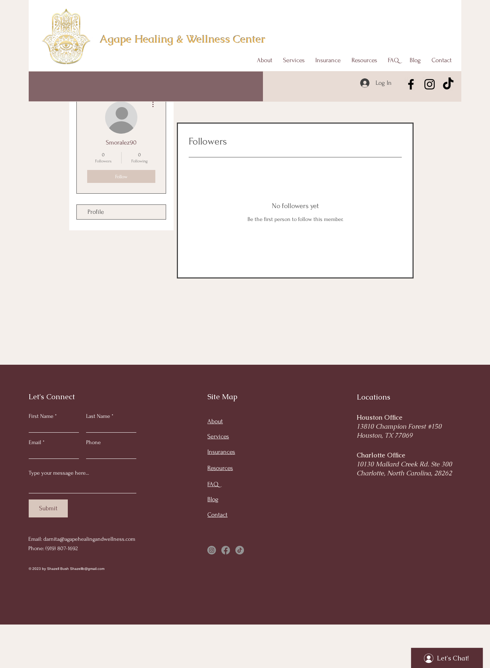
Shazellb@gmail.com (87, 569)
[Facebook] (411, 84)
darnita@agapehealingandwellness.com (89, 539)
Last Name (98, 416)
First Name (41, 416)
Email (35, 442)
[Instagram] (430, 84)
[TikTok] (448, 84)
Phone (93, 442)
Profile (96, 211)
